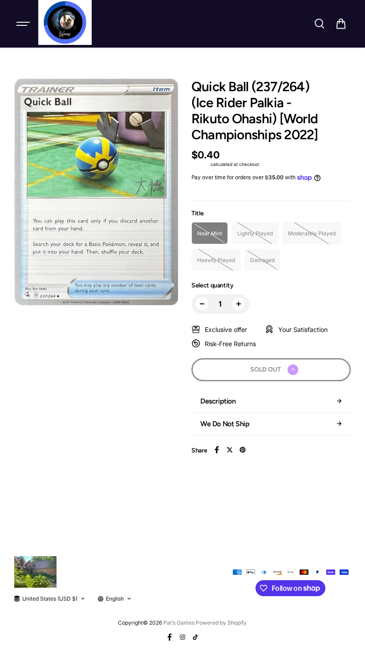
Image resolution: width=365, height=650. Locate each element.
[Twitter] (229, 449)
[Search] (319, 23)
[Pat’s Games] (65, 22)
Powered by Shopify (221, 622)
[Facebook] (216, 449)
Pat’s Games (179, 622)
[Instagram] (182, 637)
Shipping (200, 164)
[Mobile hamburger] (24, 23)
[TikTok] (195, 637)
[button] (341, 23)
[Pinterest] (242, 449)
